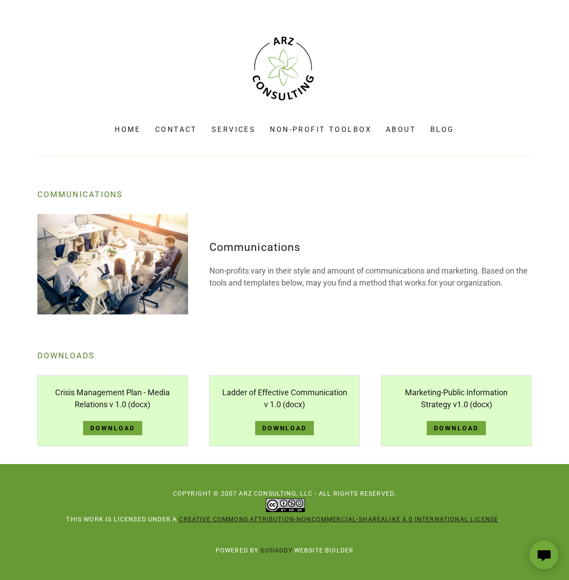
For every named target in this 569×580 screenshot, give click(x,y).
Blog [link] (442, 129)
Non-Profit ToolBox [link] (321, 129)
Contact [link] (176, 129)
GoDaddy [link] (276, 550)
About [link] (401, 129)
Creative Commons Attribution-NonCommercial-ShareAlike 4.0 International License (338, 519)
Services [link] (234, 129)
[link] (284, 68)
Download (112, 428)
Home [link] (128, 129)
